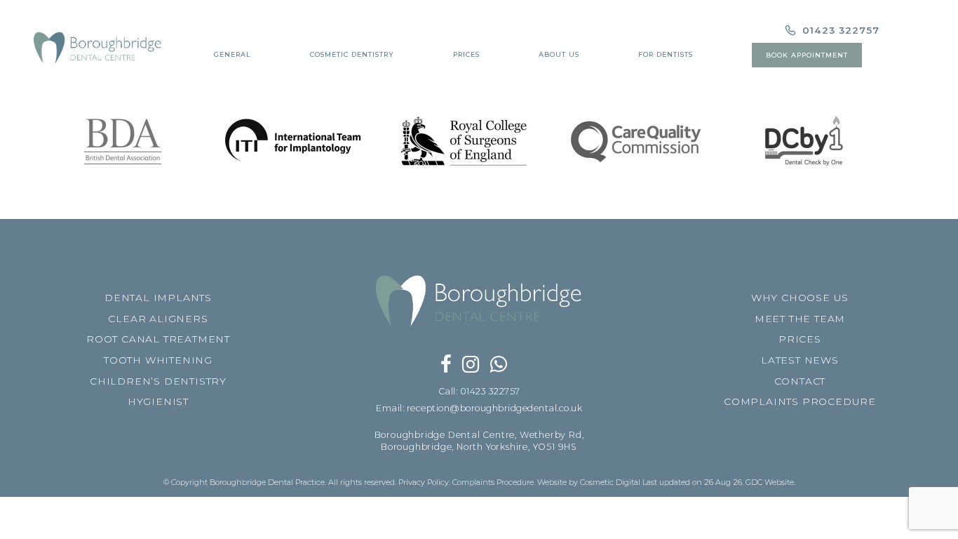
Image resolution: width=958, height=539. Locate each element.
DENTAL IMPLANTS (158, 297)
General (232, 54)
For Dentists (665, 54)
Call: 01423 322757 (479, 391)
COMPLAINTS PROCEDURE (800, 401)
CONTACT (800, 381)
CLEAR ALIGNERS (158, 318)
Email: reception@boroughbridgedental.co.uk (479, 408)
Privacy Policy (423, 482)
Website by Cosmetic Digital (588, 482)
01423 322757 (839, 30)
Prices (466, 54)
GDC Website (770, 482)
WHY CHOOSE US (800, 297)
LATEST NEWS (800, 360)
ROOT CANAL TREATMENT (158, 339)
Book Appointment (807, 55)
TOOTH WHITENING (158, 360)
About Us (559, 54)
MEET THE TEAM (800, 318)
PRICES (799, 339)
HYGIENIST (158, 401)
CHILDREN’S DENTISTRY (158, 381)
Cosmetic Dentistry (352, 54)
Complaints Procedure (493, 482)
